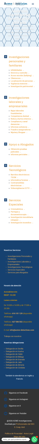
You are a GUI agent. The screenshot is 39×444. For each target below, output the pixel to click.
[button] (34, 439)
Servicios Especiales (16, 270)
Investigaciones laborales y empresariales (19, 102)
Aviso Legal (28, 433)
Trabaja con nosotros (12, 336)
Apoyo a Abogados (21, 144)
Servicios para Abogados (18, 272)
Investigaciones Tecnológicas (20, 267)
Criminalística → (18, 209)
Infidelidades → (17, 70)
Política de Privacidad (13, 433)
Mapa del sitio (19, 437)
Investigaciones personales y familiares (19, 61)
